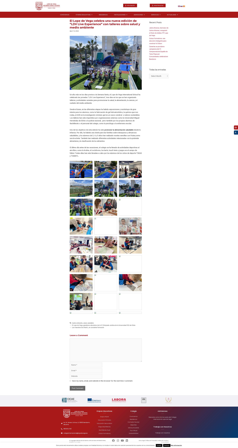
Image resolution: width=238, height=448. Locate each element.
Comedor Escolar (133, 422)
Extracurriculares (133, 428)
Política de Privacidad (151, 440)
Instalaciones (120, 15)
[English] (179, 6)
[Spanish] (184, 6)
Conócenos (64, 15)
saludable (90, 323)
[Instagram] (118, 440)
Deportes (133, 425)
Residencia (103, 15)
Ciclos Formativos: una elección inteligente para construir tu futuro (157, 40)
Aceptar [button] (159, 445)
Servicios (155, 15)
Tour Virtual (133, 430)
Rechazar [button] (166, 445)
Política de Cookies (163, 440)
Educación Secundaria (104, 423)
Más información (176, 445)
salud (85, 323)
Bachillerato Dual (104, 430)
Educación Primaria (104, 420)
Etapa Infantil (104, 417)
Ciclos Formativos (104, 433)
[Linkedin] (127, 440)
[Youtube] (122, 440)
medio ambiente (77, 323)
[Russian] (181, 6)
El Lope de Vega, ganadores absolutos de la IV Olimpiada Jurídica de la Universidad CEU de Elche (103, 325)
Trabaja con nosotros (162, 433)
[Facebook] (113, 440)
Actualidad (171, 15)
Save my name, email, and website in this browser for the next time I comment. (102, 381)
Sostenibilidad (133, 433)
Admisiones (138, 15)
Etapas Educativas (83, 15)
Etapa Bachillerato (104, 427)
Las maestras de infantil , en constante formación (88, 327)
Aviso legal (142, 440)
